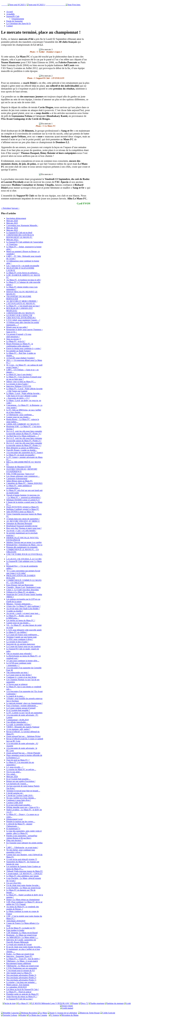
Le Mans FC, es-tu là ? (15, 341)
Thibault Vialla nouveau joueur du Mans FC (24, 871)
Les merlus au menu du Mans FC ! (20, 620)
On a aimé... (11, 774)
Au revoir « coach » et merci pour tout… (23, 613)
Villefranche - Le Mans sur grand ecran (22, 966)
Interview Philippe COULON (18, 386)
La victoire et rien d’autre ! (17, 384)
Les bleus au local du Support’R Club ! (22, 989)
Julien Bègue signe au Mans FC (19, 481)
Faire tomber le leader (15, 930)
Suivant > (15, 208)
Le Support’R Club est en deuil (19, 232)
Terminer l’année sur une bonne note (21, 637)
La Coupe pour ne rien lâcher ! (19, 675)
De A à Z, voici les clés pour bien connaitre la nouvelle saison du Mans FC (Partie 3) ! (24, 432)
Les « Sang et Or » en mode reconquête (22, 266)
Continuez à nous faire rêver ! (18, 800)
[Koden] (22, 1015)
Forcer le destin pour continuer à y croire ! (23, 348)
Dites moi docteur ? (14, 840)
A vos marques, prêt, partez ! (18, 729)
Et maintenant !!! (13, 828)
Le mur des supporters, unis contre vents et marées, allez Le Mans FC (24, 832)
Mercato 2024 (12, 228)
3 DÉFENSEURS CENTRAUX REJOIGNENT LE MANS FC (20, 236)
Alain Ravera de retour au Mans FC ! (21, 996)
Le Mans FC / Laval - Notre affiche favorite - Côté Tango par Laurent (24, 390)
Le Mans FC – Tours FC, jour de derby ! (23, 959)
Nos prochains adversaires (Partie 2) (21, 977)
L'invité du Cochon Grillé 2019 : (19, 795)
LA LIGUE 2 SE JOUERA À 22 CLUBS (23, 559)
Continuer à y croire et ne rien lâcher (21, 677)
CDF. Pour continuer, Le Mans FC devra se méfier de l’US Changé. (24, 903)
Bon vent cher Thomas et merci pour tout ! (23, 528)
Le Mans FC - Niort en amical (18, 992)
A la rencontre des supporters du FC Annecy (24, 452)
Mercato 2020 (12, 776)
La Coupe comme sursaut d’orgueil (20, 708)
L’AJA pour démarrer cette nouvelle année (24, 630)
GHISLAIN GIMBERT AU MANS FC (23, 424)
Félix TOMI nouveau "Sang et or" (20, 474)
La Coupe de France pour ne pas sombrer (23, 646)
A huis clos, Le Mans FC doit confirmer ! (23, 606)
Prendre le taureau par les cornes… (20, 821)
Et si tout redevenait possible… (19, 805)
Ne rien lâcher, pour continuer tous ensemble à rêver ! (20, 851)
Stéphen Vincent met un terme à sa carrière (24, 542)
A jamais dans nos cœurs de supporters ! (23, 519)
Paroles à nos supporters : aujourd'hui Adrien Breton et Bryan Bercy (21, 837)
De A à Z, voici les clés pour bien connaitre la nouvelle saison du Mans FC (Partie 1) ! (24, 444)
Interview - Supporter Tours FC (19, 956)
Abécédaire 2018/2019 (15, 921)
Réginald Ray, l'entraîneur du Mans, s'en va (24, 545)
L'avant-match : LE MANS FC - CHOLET (24, 873)
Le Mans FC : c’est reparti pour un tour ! (23, 306)
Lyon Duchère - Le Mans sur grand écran (23, 888)
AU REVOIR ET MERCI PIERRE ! (21, 301)
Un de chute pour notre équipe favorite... (23, 885)
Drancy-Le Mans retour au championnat (23, 899)
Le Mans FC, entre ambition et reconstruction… (19, 486)
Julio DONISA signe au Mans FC (20, 512)
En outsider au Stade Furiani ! (18, 351)
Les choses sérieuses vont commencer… (23, 476)
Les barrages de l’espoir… (17, 784)
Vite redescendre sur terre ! (17, 672)
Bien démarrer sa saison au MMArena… (23, 448)
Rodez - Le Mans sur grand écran (20, 954)
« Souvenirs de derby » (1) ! (18, 398)
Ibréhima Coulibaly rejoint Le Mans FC (22, 509)
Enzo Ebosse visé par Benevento (19, 585)
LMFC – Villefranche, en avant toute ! (22, 847)
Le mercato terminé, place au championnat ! (24, 703)
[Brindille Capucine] (10, 1013)
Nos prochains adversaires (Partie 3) (21, 975)
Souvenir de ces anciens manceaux (20, 644)
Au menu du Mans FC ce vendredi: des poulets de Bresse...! (22, 908)
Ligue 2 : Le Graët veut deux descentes (22, 590)
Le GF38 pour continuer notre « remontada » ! (18, 664)
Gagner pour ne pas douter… (18, 417)
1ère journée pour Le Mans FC (19, 973)
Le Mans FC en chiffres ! (16, 632)
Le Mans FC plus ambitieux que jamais (22, 876)
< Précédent (6, 208)
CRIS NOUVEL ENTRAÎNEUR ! (21, 318)
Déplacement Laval (14, 819)
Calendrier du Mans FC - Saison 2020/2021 (24, 483)
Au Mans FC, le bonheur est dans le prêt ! (23, 280)
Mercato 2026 (12, 221)
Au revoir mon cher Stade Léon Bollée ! (23, 608)
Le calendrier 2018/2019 (16, 987)
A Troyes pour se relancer (17, 684)
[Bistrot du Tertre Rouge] (89, 1013)
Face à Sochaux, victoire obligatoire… (22, 705)
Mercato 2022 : (12, 240)
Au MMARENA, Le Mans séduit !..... (22, 937)
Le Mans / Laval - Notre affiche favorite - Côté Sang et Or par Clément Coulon (23, 394)
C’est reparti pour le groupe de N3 (20, 970)
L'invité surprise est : (14, 793)
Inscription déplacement (16, 218)
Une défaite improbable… (17, 722)
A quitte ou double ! (14, 611)
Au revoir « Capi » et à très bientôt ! (21, 530)
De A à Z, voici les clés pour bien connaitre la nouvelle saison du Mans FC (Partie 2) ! (24, 439)
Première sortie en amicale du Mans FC (22, 994)
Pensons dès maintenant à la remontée (22, 547)
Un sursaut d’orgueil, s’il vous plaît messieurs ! (18, 335)
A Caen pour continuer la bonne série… (22, 661)
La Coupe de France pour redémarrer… (22, 635)
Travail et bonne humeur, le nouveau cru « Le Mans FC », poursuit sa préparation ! (23, 496)
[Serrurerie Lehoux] (9, 1015)
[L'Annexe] (54, 1015)
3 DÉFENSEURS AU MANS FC (20, 313)
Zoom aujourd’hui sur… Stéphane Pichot (23, 736)
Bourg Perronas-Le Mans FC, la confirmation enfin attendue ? (19, 345)
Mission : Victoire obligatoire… (19, 604)
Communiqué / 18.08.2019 (17, 720)
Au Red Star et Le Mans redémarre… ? (22, 436)
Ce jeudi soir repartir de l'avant (19, 944)
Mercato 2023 (12, 230)
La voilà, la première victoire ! (18, 724)
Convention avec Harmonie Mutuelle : (22, 225)
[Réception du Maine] (69, 1015)
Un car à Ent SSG (13, 883)
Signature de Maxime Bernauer (19, 523)
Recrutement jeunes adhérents (18, 963)
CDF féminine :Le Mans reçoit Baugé (22, 933)
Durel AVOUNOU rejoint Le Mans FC (22, 507)
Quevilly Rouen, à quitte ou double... (21, 450)
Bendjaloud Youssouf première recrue (21, 526)
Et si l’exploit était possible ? (18, 710)
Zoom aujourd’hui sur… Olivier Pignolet (23, 753)
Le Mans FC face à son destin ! (19, 374)
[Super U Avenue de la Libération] (62, 1013)
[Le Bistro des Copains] (37, 1015)
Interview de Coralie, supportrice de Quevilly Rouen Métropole (21, 941)
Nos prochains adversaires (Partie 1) (21, 980)
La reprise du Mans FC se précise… (21, 769)
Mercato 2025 (12, 223)
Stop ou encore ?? (13, 339)
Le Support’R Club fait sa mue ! (19, 999)
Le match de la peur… (15, 696)
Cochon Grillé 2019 (14, 802)
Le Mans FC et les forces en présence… (22, 273)
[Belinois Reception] (28, 1013)
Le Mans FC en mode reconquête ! (20, 455)
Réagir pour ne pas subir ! (17, 327)
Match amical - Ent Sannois (17, 985)
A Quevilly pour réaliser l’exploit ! (20, 358)
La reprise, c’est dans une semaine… (21, 982)
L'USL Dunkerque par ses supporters (21, 968)
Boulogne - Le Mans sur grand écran (21, 935)
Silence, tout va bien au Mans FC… (21, 381)
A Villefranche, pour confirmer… (20, 415)
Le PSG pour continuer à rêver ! (19, 639)
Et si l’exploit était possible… (18, 779)
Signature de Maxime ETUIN (18, 467)
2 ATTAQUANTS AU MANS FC (20, 303)
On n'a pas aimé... (13, 772)
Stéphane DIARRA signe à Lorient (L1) (23, 500)
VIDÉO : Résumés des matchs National (22, 727)
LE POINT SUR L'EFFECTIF (19, 315)
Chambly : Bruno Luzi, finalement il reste (23, 587)
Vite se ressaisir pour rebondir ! (19, 653)
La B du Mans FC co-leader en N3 (20, 928)
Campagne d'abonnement (16, 478)
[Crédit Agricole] (107, 1013)
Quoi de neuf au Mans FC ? (17, 760)
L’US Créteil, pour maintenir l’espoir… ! (23, 320)
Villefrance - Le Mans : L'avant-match (22, 961)
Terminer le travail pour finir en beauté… (23, 791)
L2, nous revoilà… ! (14, 767)
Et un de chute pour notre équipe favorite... (24, 947)
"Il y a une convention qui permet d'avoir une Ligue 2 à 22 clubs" (23, 572)
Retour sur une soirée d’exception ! (20, 781)
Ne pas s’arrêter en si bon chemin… (21, 798)
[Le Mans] (42, 1013)
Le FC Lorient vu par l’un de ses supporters (24, 713)
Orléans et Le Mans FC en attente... (21, 592)
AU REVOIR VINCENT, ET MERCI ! (23, 521)
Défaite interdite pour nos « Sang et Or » (23, 807)
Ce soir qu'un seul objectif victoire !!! (21, 859)
